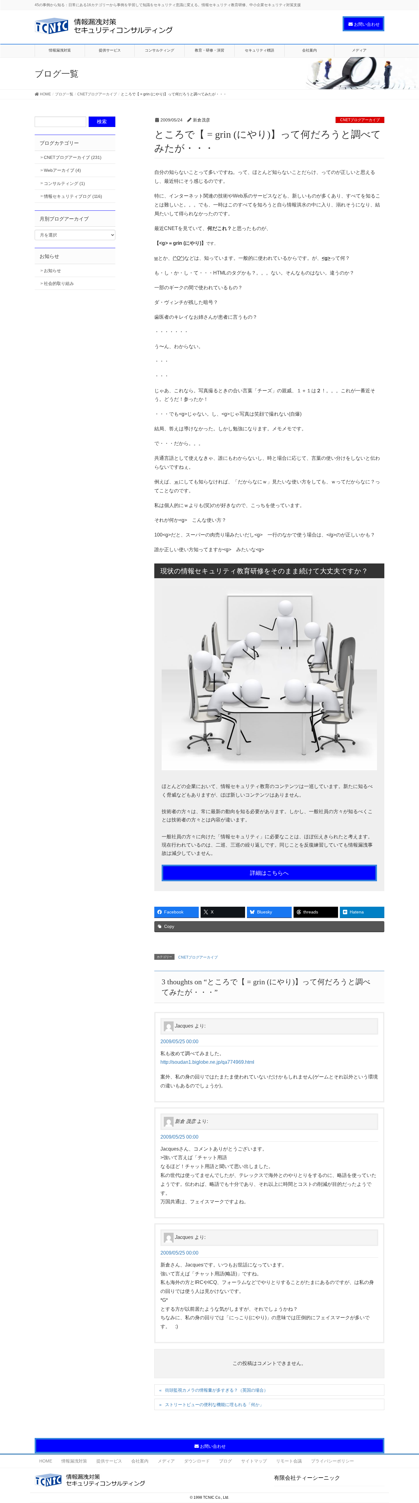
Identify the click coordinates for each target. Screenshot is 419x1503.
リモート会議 (289, 1461)
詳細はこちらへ (269, 873)
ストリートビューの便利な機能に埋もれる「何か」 (214, 1404)
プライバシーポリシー (332, 1461)
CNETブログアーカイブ (360, 120)
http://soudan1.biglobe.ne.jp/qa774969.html (207, 1062)
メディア (166, 1461)
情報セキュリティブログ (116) (73, 196)
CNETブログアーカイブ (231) (73, 157)
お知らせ (52, 270)
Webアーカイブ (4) (62, 170)
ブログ (225, 1461)
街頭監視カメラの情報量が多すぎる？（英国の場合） (216, 1390)
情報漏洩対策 (74, 1461)
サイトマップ (254, 1461)
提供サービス (109, 1461)
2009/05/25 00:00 (179, 1041)
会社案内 (139, 1461)
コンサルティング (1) (64, 183)
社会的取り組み (59, 283)
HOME (45, 1461)
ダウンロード (197, 1461)
